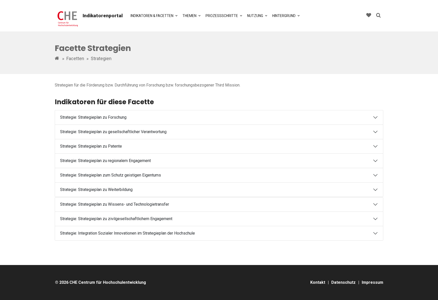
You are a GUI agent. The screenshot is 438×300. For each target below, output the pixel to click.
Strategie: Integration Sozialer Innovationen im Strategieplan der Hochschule (127, 233)
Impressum (372, 282)
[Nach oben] (428, 290)
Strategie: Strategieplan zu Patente (91, 146)
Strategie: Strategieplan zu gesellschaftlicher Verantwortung (113, 131)
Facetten (75, 58)
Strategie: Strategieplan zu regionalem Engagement (105, 160)
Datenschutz (343, 282)
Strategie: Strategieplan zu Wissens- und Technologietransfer (114, 204)
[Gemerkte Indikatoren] (369, 16)
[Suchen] (378, 16)
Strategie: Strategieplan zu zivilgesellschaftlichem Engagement (116, 218)
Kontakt (317, 282)
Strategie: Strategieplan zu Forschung (93, 117)
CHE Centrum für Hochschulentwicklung (107, 282)
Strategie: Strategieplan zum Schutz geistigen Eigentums (110, 175)
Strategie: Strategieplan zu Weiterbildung (96, 189)
